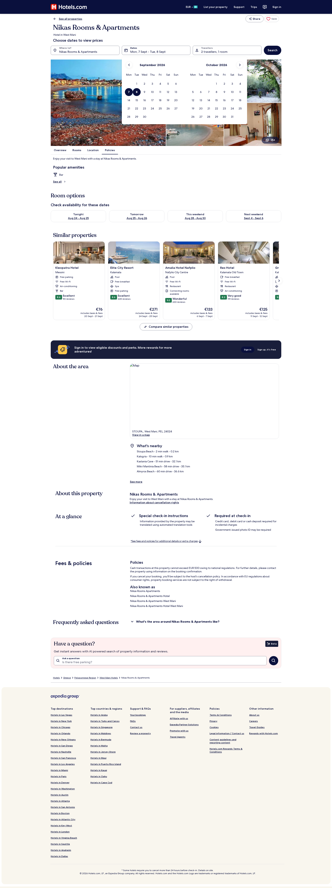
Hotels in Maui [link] (98, 757)
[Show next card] (279, 281)
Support (239, 7)
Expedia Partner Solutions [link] (184, 724)
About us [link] (254, 714)
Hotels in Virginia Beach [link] (64, 837)
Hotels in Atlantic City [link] (63, 819)
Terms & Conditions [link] (221, 714)
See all (57, 181)
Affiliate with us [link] (179, 718)
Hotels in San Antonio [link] (63, 807)
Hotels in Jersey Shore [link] (103, 751)
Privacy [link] (213, 721)
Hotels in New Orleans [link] (63, 739)
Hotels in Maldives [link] (100, 733)
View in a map (141, 435)
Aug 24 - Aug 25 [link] (78, 218)
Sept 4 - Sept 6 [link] (253, 218)
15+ (273, 140)
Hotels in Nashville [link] (61, 751)
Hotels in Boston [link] (60, 813)
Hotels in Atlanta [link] (60, 800)
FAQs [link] (133, 721)
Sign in (276, 7)
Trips (254, 7)
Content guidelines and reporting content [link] (223, 741)
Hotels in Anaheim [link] (61, 850)
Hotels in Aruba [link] (99, 714)
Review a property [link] (140, 733)
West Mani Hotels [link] (109, 677)
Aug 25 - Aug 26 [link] (137, 218)
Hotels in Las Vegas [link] (61, 714)
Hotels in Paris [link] (58, 776)
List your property (215, 7)
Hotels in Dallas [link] (59, 856)
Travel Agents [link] (177, 736)
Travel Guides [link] (257, 727)
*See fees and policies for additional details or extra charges (164, 541)
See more (136, 481)
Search (272, 50)
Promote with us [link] (179, 730)
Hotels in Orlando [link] (60, 733)
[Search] (273, 660)
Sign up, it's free (266, 349)
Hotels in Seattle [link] (60, 843)
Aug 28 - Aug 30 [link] (195, 218)
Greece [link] (67, 677)
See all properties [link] (70, 19)
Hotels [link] (56, 677)
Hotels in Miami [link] (59, 770)
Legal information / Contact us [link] (227, 733)
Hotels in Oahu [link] (98, 776)
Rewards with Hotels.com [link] (263, 733)
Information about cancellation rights (154, 502)
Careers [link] (253, 721)
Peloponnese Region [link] (85, 677)
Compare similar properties (168, 327)
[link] (271, 19)
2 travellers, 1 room (214, 52)
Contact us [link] (136, 727)
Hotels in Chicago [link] (60, 727)
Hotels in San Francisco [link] (63, 757)
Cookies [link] (214, 727)
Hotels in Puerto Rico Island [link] (105, 764)
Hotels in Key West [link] (61, 825)
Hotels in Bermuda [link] (100, 739)
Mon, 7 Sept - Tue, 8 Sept (148, 52)
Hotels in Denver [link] (60, 782)
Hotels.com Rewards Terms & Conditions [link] (226, 750)
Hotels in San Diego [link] (62, 745)
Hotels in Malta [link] (99, 745)
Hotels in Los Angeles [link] (63, 764)
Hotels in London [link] (60, 831)
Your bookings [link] (138, 714)
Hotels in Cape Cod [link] (101, 782)
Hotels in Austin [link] (59, 794)
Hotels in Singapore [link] (101, 727)
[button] (137, 84)
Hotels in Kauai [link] (98, 770)
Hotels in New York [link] (61, 721)
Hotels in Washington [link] (63, 788)
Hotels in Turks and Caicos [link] (105, 721)
